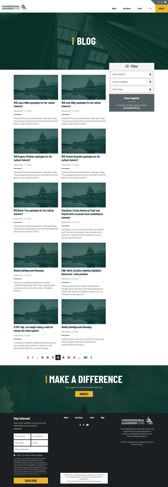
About (114, 8)
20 (68, 357)
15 (42, 357)
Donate (162, 8)
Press (140, 8)
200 (85, 357)
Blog (102, 417)
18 (58, 357)
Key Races (127, 8)
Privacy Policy (137, 444)
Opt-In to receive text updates (30, 455)
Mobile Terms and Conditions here (29, 475)
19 (63, 357)
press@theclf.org (131, 108)
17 (53, 357)
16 (48, 357)
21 (74, 357)
